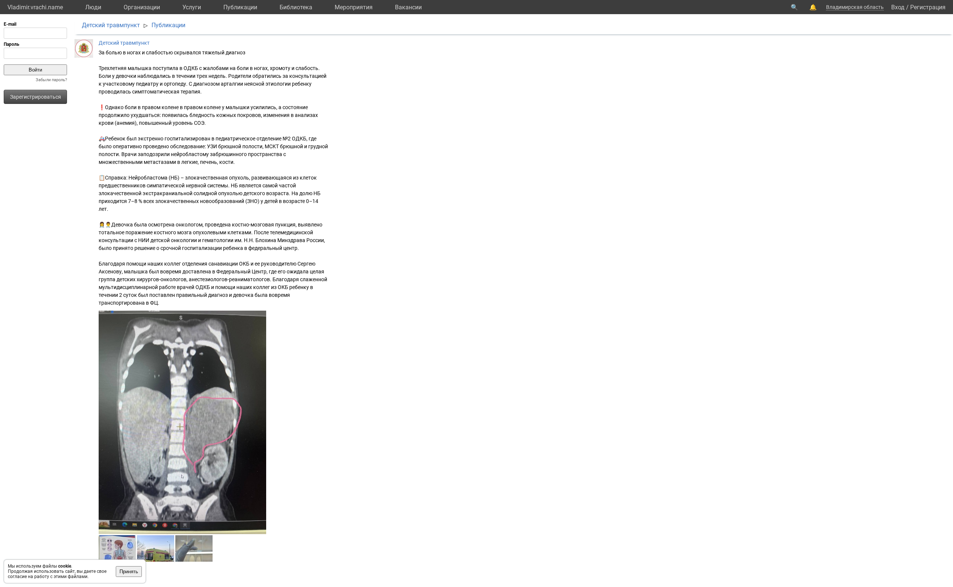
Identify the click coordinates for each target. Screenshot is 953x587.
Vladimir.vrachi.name (35, 7)
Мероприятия (354, 7)
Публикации (240, 7)
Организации (142, 7)
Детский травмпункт (111, 25)
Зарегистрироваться (35, 97)
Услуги (191, 7)
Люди (93, 7)
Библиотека (296, 7)
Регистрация (928, 7)
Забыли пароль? (51, 79)
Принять (128, 571)
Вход (898, 7)
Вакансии (408, 7)
